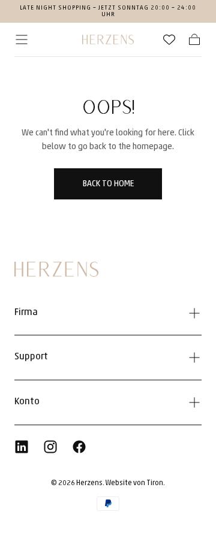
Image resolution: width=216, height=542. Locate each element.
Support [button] (31, 357)
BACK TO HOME (108, 184)
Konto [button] (27, 402)
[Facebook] (79, 447)
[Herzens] (56, 269)
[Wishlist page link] (169, 40)
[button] (21, 39)
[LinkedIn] (21, 447)
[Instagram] (50, 447)
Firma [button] (26, 312)
